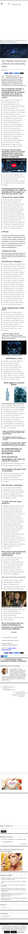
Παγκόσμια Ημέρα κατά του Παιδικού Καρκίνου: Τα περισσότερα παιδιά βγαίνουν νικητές (14, 894)
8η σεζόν (19, 659)
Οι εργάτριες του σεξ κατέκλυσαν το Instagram (13, 885)
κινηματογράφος (22, 661)
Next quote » (24, 844)
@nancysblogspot (6, 649)
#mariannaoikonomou (11, 659)
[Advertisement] (14, 22)
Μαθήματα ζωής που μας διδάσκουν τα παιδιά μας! (14, 898)
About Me (10, 924)
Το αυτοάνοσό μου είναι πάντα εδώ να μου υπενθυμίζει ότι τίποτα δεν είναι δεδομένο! (18, 693)
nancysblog (13, 661)
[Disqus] (14, 716)
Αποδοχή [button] (7, 932)
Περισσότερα (20, 932)
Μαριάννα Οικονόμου (7, 69)
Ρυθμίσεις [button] (13, 932)
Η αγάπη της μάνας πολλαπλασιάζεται (11, 881)
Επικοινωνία (16, 924)
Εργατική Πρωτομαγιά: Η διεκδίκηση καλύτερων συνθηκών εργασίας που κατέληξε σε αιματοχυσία (13, 889)
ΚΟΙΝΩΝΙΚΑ (9, 40)
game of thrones (5, 661)
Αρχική (3, 40)
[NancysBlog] (14, 4)
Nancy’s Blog (12, 648)
